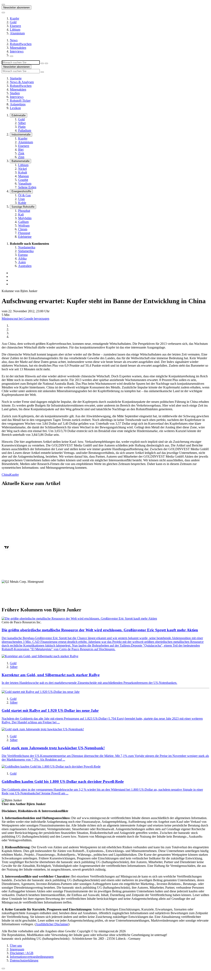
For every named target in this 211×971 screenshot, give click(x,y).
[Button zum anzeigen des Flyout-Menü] (3, 4)
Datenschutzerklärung (24, 960)
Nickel (22, 168)
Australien (25, 266)
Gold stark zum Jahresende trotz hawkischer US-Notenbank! (53, 748)
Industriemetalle (21, 134)
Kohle (22, 202)
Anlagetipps (18, 104)
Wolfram (23, 225)
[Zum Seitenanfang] (3, 968)
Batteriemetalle (20, 161)
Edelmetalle (19, 115)
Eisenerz (15, 26)
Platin (22, 126)
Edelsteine (25, 236)
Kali (21, 214)
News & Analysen (22, 82)
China (5, 474)
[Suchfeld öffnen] (11, 56)
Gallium (23, 222)
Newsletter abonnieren (16, 7)
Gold (13, 22)
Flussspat (24, 233)
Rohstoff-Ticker (20, 100)
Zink (21, 153)
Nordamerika (26, 247)
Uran (21, 199)
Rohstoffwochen (21, 44)
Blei (20, 149)
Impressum (17, 949)
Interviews (16, 51)
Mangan (23, 176)
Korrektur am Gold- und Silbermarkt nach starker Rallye (51, 675)
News (14, 40)
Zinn (21, 157)
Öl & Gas (24, 195)
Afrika (22, 258)
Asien (22, 262)
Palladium (24, 130)
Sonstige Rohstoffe (23, 206)
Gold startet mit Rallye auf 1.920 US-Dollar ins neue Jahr (50, 710)
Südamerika (26, 251)
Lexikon (15, 108)
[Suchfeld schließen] (42, 63)
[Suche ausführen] (46, 63)
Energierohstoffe (21, 191)
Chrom (22, 229)
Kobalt (22, 172)
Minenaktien (18, 47)
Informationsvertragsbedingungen (32, 956)
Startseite (16, 78)
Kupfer (14, 18)
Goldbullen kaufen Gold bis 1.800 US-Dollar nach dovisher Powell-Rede (63, 781)
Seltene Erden (27, 187)
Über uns (16, 945)
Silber (22, 123)
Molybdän (25, 218)
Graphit (23, 180)
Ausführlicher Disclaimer (52, 924)
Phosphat (24, 210)
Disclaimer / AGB (21, 953)
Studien (15, 93)
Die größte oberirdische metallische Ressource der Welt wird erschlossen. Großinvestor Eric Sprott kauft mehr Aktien (100, 630)
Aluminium (17, 33)
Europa (23, 254)
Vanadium (24, 183)
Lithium (15, 29)
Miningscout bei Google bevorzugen (25, 318)
